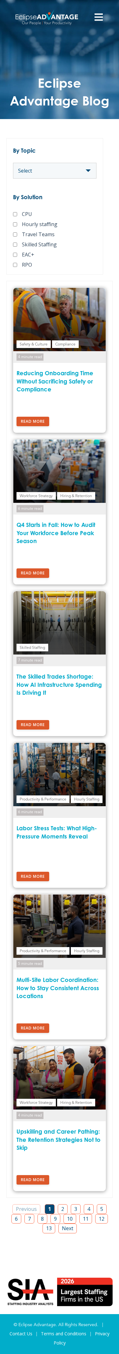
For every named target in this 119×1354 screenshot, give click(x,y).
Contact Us (21, 1334)
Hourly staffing (39, 224)
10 (70, 1218)
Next (67, 1228)
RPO (27, 265)
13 (49, 1228)
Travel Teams (38, 234)
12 (101, 1218)
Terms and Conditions (63, 1334)
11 (86, 1218)
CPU (27, 214)
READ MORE (33, 421)
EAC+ (28, 254)
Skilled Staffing (39, 244)
